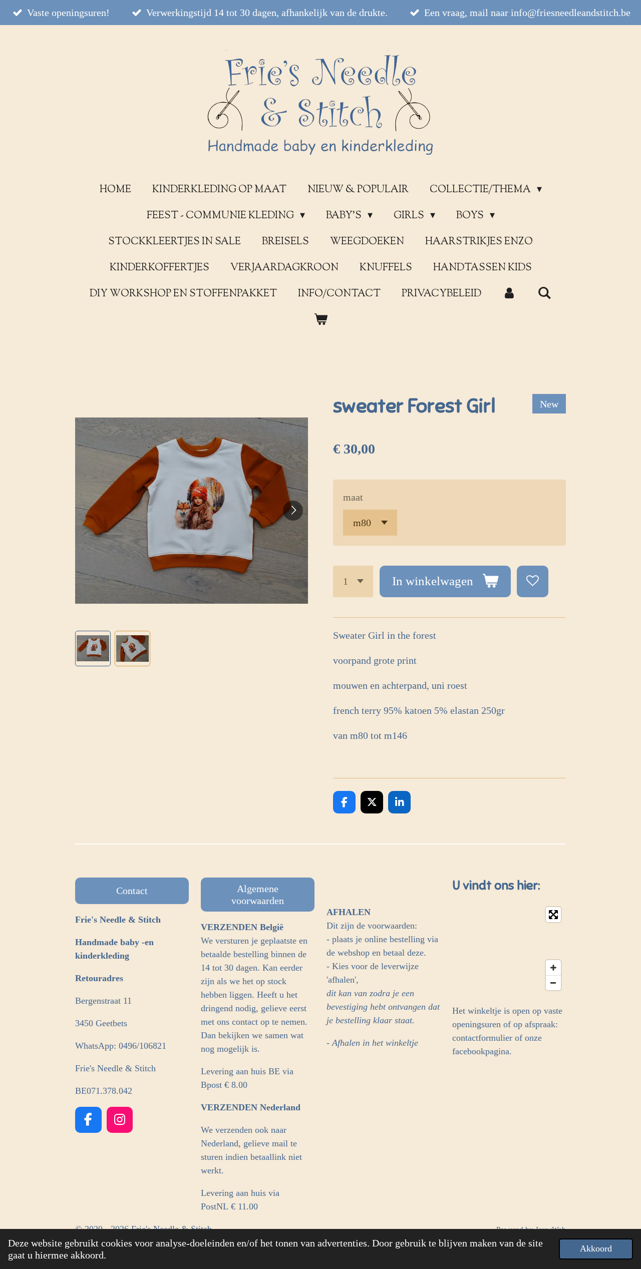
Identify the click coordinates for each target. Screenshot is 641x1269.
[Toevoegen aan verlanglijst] (532, 581)
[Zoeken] (544, 294)
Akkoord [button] (596, 1248)
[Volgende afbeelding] (293, 511)
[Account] (509, 294)
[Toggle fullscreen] (553, 914)
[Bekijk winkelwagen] (320, 320)
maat (353, 497)
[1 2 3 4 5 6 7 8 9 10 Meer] (353, 581)
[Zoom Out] (553, 982)
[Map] (509, 948)
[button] (93, 648)
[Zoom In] (553, 967)
